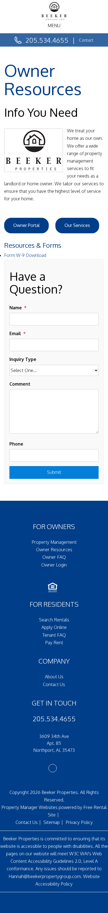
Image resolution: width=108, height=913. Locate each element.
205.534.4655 (46, 40)
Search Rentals (54, 620)
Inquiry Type (22, 359)
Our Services (77, 225)
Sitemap (51, 822)
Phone (16, 444)
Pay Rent (54, 642)
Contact (86, 40)
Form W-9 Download (25, 255)
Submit (54, 472)
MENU (54, 25)
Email (15, 333)
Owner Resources (54, 549)
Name (15, 307)
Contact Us (54, 684)
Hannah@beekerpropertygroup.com (45, 876)
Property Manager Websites (29, 807)
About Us (54, 676)
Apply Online (54, 627)
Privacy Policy (79, 822)
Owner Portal (26, 225)
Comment (19, 384)
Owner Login (54, 565)
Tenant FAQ (54, 635)
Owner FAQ (54, 557)
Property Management (54, 542)
